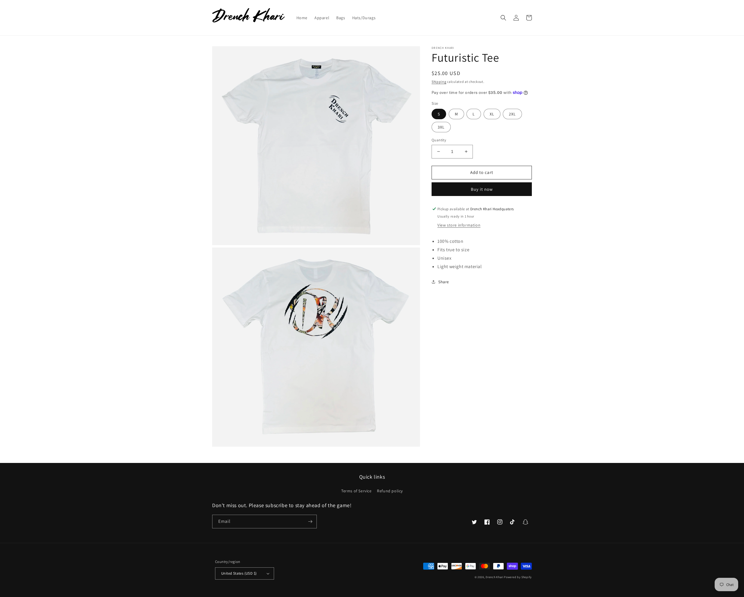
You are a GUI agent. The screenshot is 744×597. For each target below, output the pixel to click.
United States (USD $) (239, 573)
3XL (441, 127)
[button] (503, 17)
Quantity (439, 140)
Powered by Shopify (518, 577)
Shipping (439, 81)
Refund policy (390, 490)
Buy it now (482, 189)
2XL (512, 114)
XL (492, 114)
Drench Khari (494, 577)
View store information (458, 225)
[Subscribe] (310, 521)
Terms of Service (356, 490)
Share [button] (443, 281)
